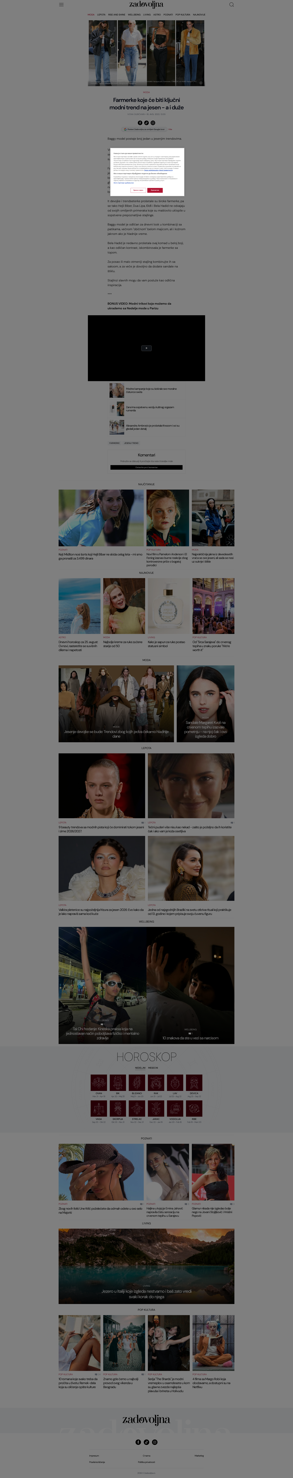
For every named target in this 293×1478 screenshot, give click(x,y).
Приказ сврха (138, 190)
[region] (147, 172)
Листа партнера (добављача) (124, 183)
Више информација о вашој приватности (158, 170)
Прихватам (155, 190)
